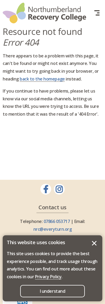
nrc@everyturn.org (52, 229)
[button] (97, 13)
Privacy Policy (48, 277)
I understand (94, 243)
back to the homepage (42, 79)
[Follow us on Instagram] (59, 189)
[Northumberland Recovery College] (44, 13)
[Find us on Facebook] (45, 189)
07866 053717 (57, 221)
